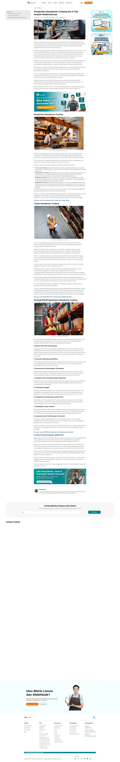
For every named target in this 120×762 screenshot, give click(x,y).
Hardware (61, 2)
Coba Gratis (89, 2)
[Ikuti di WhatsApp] (78, 758)
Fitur (49, 2)
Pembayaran (42, 730)
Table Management (43, 738)
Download (56, 738)
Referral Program (58, 742)
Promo (56, 734)
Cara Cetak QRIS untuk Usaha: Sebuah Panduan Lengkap (24, 671)
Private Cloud (57, 740)
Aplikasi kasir (37, 438)
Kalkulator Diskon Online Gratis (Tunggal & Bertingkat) (23, 569)
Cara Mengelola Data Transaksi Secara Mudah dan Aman (56, 297)
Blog (35, 7)
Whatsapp (89, 727)
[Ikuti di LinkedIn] (90, 758)
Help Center (57, 728)
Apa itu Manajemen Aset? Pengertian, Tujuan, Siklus (54, 200)
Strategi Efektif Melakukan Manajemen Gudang (17, 17)
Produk (44, 2)
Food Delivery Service (44, 742)
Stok (40, 732)
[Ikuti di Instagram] (75, 758)
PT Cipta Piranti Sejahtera (36, 759)
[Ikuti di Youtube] (87, 758)
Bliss (25, 732)
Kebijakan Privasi (57, 759)
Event (55, 732)
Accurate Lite (27, 728)
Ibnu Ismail (62, 17)
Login (81, 2)
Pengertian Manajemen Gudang (14, 13)
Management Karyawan (44, 744)
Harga (55, 2)
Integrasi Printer (43, 746)
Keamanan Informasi (74, 734)
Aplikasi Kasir (40, 7)
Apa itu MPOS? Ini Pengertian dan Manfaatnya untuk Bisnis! (57, 432)
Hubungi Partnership (91, 736)
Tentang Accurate (74, 726)
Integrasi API (57, 736)
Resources (69, 2)
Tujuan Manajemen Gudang (13, 15)
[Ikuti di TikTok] (84, 758)
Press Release (73, 732)
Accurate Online (27, 726)
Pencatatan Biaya (43, 748)
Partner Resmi (73, 730)
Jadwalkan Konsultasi (32, 704)
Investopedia (79, 157)
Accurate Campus (58, 726)
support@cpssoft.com (91, 732)
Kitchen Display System (44, 740)
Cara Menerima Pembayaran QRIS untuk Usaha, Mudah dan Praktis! (27, 620)
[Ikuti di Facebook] (81, 758)
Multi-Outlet (42, 736)
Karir (73, 728)
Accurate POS (27, 730)
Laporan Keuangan (43, 734)
